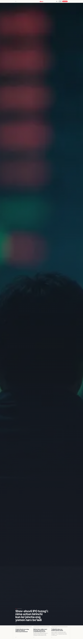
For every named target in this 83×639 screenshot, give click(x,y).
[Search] (15, 1)
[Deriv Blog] (41, 1)
